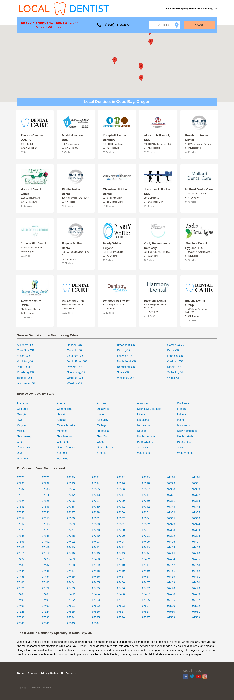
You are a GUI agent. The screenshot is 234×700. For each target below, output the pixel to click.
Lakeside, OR (125, 355)
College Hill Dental (33, 243)
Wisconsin (23, 458)
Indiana (181, 414)
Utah (20, 452)
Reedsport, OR (126, 366)
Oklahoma (63, 441)
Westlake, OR (125, 377)
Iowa (20, 419)
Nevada (142, 430)
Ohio (20, 441)
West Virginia (185, 452)
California (183, 403)
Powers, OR (74, 366)
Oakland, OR (175, 361)
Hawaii (61, 414)
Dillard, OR (124, 350)
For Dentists (68, 673)
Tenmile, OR (24, 377)
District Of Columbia (149, 408)
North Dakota (185, 436)
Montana (62, 430)
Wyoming (62, 458)
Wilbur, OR (173, 377)
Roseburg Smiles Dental (196, 138)
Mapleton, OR (25, 361)
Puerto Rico (184, 441)
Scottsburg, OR (76, 372)
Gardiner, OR (75, 355)
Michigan (102, 425)
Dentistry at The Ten (116, 300)
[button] (114, 60)
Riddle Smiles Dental (71, 192)
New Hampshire (187, 430)
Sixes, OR (123, 372)
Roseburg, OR (25, 372)
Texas (180, 447)
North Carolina (146, 436)
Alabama (22, 403)
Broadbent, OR (126, 344)
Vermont (62, 452)
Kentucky (102, 419)
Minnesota (143, 425)
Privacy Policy (49, 673)
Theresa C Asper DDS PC (32, 138)
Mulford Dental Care (199, 189)
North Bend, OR (126, 361)
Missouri (22, 430)
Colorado (22, 408)
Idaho (100, 414)
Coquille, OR (75, 350)
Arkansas (143, 403)
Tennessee (143, 447)
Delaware (103, 408)
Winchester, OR (26, 383)
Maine (181, 419)
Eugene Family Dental (31, 303)
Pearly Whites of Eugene (114, 246)
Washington (144, 452)
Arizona (101, 403)
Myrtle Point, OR (77, 361)
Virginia (101, 452)
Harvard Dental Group (31, 192)
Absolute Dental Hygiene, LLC (196, 246)
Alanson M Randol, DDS (157, 138)
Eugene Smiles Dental (72, 246)
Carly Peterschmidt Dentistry (157, 246)
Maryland (22, 425)
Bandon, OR (74, 344)
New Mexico (64, 436)
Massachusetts (66, 425)
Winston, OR (74, 383)
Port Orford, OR (26, 366)
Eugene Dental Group (195, 303)
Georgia (22, 414)
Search (199, 25)
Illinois (141, 414)
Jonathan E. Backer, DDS (157, 192)
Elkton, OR (23, 355)
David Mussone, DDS (72, 138)
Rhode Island (25, 447)
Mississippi (184, 425)
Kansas (61, 419)
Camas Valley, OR (178, 344)
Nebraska (103, 430)
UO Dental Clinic (73, 300)
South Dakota (105, 447)
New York (103, 436)
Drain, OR (173, 350)
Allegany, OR (25, 344)
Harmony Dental (155, 300)
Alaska (61, 403)
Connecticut (64, 408)
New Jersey (24, 436)
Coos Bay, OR (25, 350)
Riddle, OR (174, 366)
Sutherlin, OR (175, 372)
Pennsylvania (145, 441)
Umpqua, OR (75, 377)
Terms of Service (27, 673)
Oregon (101, 441)
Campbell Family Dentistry (114, 138)
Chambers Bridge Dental (115, 192)
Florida (181, 408)
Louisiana (143, 419)
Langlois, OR (175, 355)
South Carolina (66, 447)
